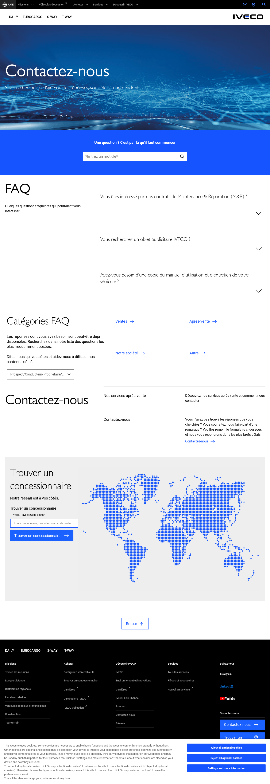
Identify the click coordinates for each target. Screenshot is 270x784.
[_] (246, 4)
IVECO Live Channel (127, 698)
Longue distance (15, 680)
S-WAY (52, 17)
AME (11, 4)
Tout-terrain (12, 722)
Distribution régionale (18, 689)
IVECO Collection (74, 707)
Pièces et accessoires (181, 680)
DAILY (13, 17)
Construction (12, 714)
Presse (120, 706)
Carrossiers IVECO (75, 698)
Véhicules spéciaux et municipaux (25, 705)
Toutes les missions (17, 672)
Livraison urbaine (15, 697)
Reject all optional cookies (227, 758)
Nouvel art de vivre (179, 689)
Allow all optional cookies (226, 747)
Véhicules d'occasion (51, 4)
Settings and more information (226, 768)
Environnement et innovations (133, 680)
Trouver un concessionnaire (80, 680)
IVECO (119, 672)
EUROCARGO (32, 17)
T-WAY (67, 17)
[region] (135, 761)
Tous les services (178, 672)
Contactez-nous (125, 714)
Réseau (120, 723)
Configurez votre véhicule (79, 672)
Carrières (69, 689)
